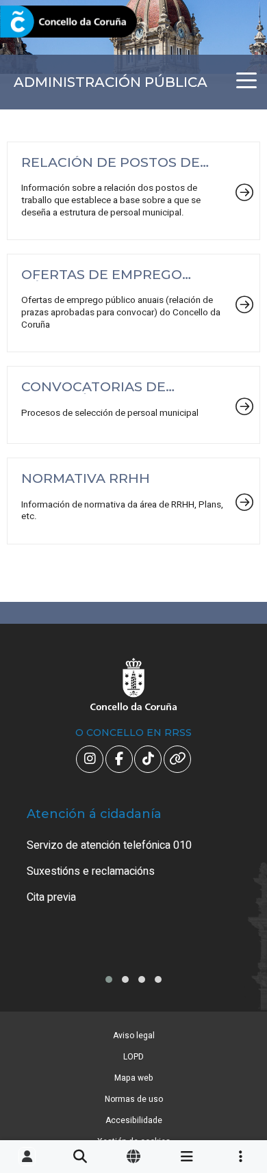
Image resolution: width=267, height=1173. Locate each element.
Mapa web (133, 1078)
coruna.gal (43, 22)
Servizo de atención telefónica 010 (109, 845)
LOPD (133, 1057)
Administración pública (110, 82)
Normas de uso (134, 1099)
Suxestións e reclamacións (91, 871)
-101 (236, 1092)
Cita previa (51, 897)
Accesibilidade (133, 1120)
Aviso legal (134, 1035)
